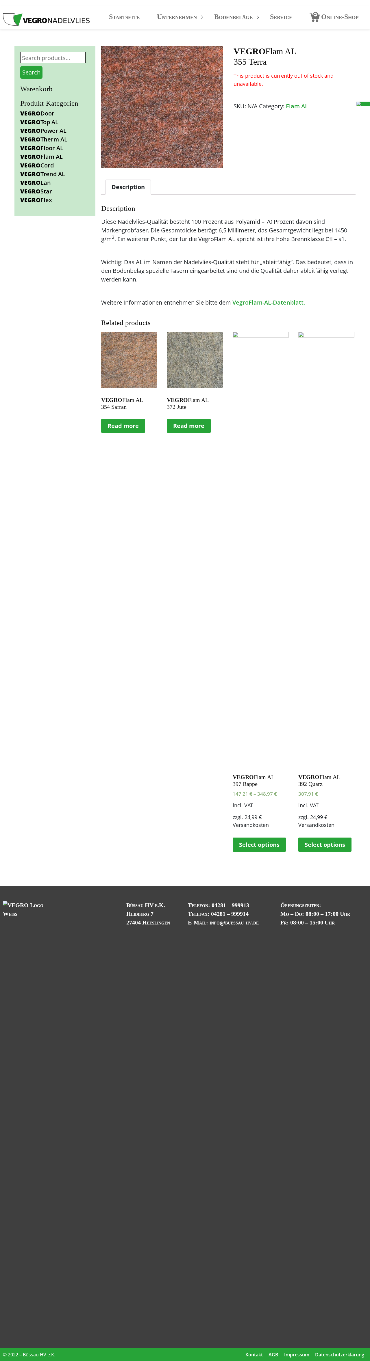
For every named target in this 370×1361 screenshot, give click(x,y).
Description (128, 187)
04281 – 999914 (230, 914)
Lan (35, 183)
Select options (259, 845)
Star (36, 191)
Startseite (124, 16)
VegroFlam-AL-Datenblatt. (268, 302)
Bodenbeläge (233, 16)
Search (31, 72)
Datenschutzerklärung (339, 1354)
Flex (36, 200)
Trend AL (42, 174)
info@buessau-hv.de (234, 922)
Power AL (43, 131)
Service (281, 16)
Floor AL (41, 148)
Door (37, 113)
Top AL (39, 122)
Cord (37, 165)
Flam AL (41, 157)
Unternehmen (177, 16)
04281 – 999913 (230, 905)
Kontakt (254, 1354)
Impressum (296, 1354)
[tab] (128, 187)
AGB (273, 1354)
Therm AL (43, 139)
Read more (123, 426)
